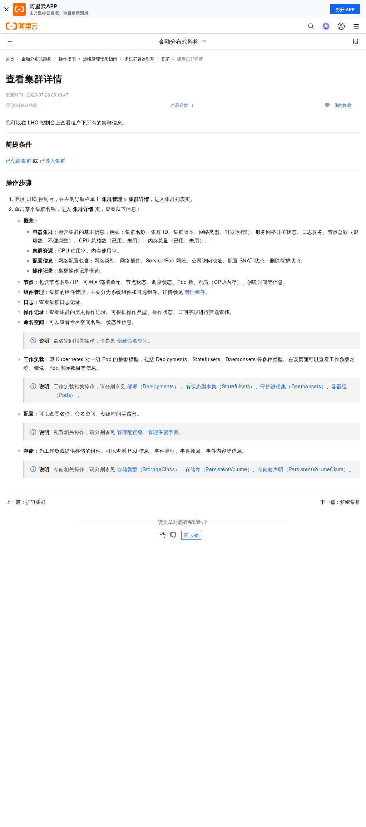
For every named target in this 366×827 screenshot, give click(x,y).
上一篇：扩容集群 (26, 501)
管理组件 (195, 291)
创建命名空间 (132, 340)
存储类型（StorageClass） (148, 469)
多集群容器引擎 (139, 58)
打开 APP (345, 9)
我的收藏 (342, 105)
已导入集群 (52, 160)
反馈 (194, 535)
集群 (166, 58)
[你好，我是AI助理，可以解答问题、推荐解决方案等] (325, 26)
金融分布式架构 (36, 58)
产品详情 (179, 105)
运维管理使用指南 (100, 58)
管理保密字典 (163, 431)
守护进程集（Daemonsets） (293, 386)
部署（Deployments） (153, 386)
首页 (10, 59)
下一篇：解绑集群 (340, 501)
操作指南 (67, 58)
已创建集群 (18, 160)
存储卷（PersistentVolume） (218, 469)
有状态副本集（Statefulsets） (220, 386)
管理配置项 (130, 431)
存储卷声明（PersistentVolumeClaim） (303, 469)
